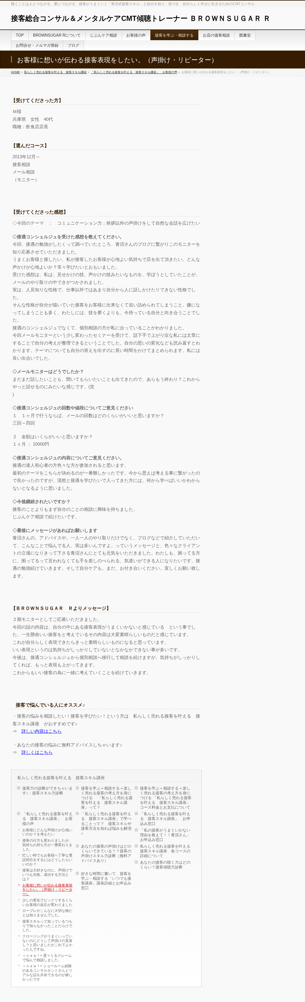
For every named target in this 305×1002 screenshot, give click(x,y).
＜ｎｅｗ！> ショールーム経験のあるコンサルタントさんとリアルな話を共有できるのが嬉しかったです (47, 972)
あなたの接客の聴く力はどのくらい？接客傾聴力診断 (165, 864)
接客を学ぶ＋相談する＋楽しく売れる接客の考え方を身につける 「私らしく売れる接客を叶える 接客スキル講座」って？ (107, 798)
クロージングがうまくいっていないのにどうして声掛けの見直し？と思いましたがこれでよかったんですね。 (47, 942)
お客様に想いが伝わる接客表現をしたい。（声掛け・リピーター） (47, 889)
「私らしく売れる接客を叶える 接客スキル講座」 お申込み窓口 (165, 819)
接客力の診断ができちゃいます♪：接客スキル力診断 (47, 790)
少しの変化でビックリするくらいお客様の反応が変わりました (47, 902)
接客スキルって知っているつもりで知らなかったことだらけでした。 (47, 925)
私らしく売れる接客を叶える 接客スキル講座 (55, 72)
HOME (15, 72)
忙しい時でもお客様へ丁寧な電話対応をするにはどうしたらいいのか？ (47, 859)
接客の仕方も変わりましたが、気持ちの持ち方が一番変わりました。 (47, 844)
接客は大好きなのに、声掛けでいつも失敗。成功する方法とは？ (47, 874)
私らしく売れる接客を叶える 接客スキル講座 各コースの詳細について (167, 851)
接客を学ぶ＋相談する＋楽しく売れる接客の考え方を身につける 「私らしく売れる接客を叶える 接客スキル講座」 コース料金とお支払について (167, 798)
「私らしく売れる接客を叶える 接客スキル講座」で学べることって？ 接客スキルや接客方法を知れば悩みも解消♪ (106, 823)
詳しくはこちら (37, 752)
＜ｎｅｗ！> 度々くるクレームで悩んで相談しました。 (47, 958)
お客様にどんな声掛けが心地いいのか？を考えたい (47, 832)
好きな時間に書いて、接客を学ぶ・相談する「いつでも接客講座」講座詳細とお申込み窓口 (106, 880)
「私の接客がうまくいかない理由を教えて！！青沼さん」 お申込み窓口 (165, 835)
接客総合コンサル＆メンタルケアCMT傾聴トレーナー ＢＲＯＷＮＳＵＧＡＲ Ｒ (140, 18)
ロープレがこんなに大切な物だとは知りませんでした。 (47, 913)
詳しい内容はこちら (41, 731)
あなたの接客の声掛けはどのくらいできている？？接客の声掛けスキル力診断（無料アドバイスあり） (106, 853)
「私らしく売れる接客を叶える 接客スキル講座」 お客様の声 (134, 72)
